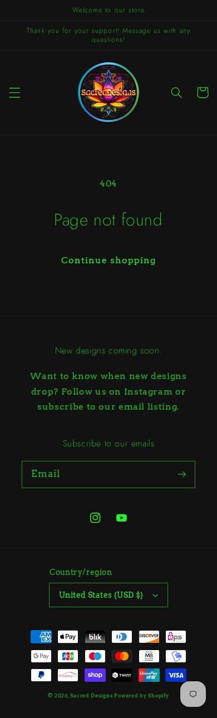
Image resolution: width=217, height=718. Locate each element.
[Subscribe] (182, 474)
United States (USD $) (101, 595)
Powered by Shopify (141, 696)
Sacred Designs (91, 696)
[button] (14, 92)
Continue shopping (108, 260)
